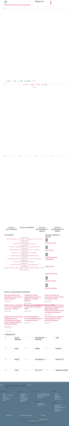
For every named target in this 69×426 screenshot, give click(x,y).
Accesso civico (50, 243)
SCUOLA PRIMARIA (27, 227)
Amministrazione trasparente (51, 258)
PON (16, 349)
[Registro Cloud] (46, 278)
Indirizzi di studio (40, 396)
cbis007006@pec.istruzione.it (34, 420)
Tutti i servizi (39, 397)
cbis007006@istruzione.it (43, 419)
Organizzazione (23, 400)
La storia (21, 401)
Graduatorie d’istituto (58, 410)
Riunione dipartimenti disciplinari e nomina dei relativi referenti (13, 297)
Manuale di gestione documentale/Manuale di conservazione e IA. (33, 318)
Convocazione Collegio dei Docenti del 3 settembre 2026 (34, 307)
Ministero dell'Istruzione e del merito (17, 5)
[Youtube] (57, 3)
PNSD (17, 359)
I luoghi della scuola (24, 395)
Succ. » (11, 327)
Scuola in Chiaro (6, 397)
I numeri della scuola (24, 397)
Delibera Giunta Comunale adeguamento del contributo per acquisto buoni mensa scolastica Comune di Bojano (13, 320)
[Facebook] (57, 1)
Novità (19, 81)
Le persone (22, 396)
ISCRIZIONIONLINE (39, 339)
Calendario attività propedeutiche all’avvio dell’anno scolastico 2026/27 (32, 298)
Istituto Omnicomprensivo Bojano (15, 385)
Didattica (26, 81)
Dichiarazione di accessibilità (25, 415)
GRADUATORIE (62, 370)
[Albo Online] (46, 247)
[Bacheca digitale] (46, 285)
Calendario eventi (57, 396)
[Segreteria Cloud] (46, 270)
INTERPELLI (40, 359)
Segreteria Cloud (51, 274)
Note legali (43, 415)
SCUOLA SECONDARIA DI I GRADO (42, 229)
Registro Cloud (50, 281)
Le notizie (56, 393)
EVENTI (59, 349)
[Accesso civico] (46, 240)
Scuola (6, 81)
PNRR (37, 349)
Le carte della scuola (24, 399)
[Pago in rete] (46, 263)
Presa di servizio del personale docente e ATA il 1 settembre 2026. (54, 297)
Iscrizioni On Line (6, 399)
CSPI (17, 370)
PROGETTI (60, 359)
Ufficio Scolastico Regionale (8, 395)
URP (57, 338)
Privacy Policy (8, 415)
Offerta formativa (40, 403)
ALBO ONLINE (18, 339)
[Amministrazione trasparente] (46, 254)
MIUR (4, 393)
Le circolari (56, 395)
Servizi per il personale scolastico (43, 395)
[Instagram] (57, 2)
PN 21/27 (38, 370)
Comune (4, 400)
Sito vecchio (56, 411)
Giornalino (34, 81)
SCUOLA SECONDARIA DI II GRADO (57, 229)
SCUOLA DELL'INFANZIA (11, 228)
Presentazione (22, 393)
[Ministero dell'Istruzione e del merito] (5, 2)
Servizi (13, 81)
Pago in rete (49, 266)
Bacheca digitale (51, 288)
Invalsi (4, 396)
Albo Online (49, 250)
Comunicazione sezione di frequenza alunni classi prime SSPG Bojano (54, 318)
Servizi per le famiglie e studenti (43, 393)
